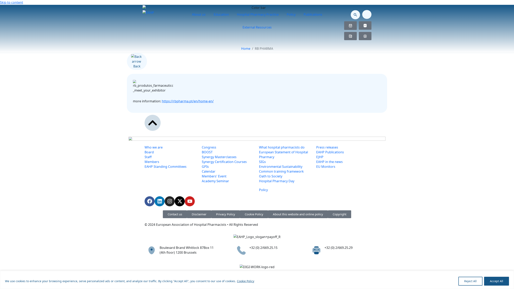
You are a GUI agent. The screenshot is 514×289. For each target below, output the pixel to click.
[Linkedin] (160, 201)
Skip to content (11, 2)
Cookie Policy (245, 281)
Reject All (470, 281)
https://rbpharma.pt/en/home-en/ (188, 101)
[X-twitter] (180, 201)
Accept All (496, 281)
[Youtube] (190, 201)
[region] (257, 280)
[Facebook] (150, 201)
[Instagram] (170, 201)
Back (137, 66)
